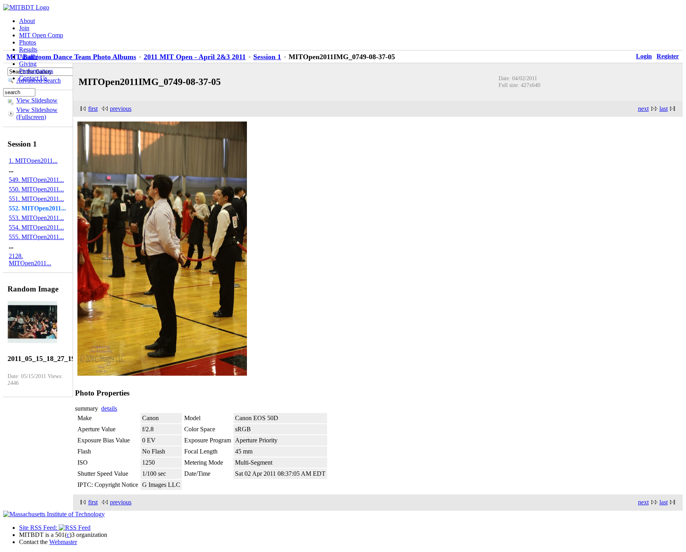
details (109, 408)
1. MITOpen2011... (33, 160)
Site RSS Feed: (39, 527)
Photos (27, 42)
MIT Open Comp (41, 35)
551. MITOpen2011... (36, 198)
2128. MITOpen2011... (30, 259)
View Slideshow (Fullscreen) (37, 113)
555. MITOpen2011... (36, 237)
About (27, 20)
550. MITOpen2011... (36, 189)
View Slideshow (37, 100)
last (663, 108)
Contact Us (33, 78)
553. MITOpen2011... (36, 217)
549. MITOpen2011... (36, 179)
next (643, 108)
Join (24, 28)
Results (28, 49)
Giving (28, 63)
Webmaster (63, 541)
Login (644, 56)
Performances (36, 71)
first (93, 108)
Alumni (28, 56)
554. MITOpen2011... (36, 227)
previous (120, 108)
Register (668, 56)
